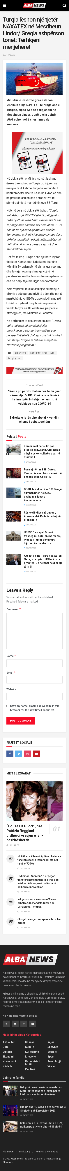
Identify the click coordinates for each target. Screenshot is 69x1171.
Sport (50, 1056)
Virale (51, 1066)
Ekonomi (8, 1056)
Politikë (30, 1069)
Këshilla (8, 1066)
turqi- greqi (14, 358)
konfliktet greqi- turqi (42, 353)
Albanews (8, 1151)
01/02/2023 (31, 462)
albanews (20, 353)
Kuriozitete (32, 1051)
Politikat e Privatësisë (47, 1151)
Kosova (29, 1042)
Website (11, 689)
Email (11, 672)
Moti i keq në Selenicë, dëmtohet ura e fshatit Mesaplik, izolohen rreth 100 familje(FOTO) (39, 860)
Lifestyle (30, 1056)
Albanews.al (17, 1158)
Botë (5, 1046)
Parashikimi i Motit (33, 1063)
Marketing (24, 1151)
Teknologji (54, 1061)
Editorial (8, 1051)
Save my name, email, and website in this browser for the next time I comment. (34, 708)
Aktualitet (9, 1042)
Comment (13, 609)
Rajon (50, 1042)
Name (11, 656)
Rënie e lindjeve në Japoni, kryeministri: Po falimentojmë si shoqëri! (42, 516)
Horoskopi (9, 1061)
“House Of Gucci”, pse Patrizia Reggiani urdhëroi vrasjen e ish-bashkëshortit (24, 833)
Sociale (52, 1051)
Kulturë (29, 1046)
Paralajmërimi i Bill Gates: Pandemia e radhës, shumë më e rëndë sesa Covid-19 (43, 473)
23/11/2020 (9, 54)
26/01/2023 (31, 548)
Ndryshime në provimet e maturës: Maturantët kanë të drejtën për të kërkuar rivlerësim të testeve (41, 1091)
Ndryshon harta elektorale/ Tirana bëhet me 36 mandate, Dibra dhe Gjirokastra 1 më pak (36, 903)
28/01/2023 (31, 482)
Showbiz (52, 1046)
